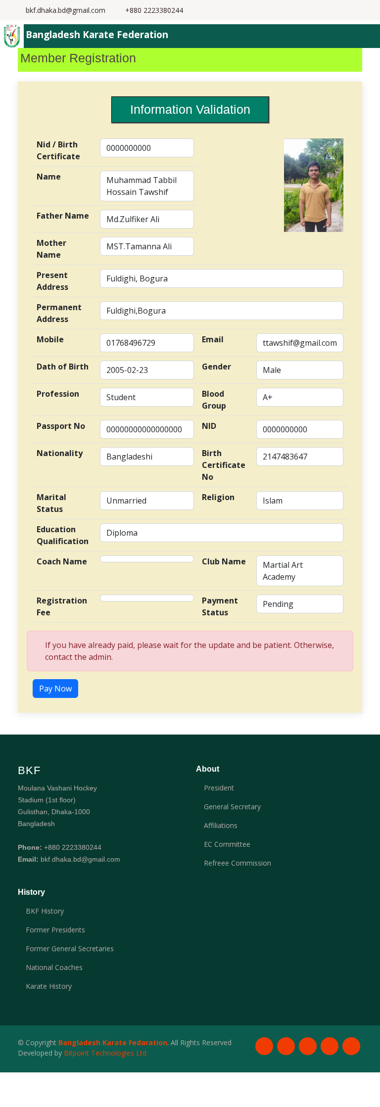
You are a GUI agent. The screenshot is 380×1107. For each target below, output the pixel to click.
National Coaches (54, 967)
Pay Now (55, 688)
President (219, 787)
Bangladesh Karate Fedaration (112, 1042)
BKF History (45, 911)
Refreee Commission (237, 863)
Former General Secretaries (70, 948)
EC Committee (227, 844)
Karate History (49, 986)
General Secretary (232, 806)
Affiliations (221, 825)
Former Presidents (55, 929)
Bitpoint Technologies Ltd (105, 1053)
